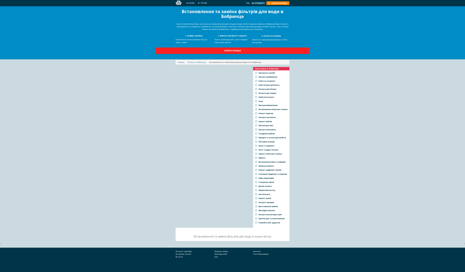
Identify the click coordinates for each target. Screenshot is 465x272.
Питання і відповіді (184, 251)
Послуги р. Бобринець (196, 62)
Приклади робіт (220, 254)
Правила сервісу (221, 251)
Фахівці (191, 3)
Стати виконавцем (261, 254)
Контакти (257, 251)
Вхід (248, 3)
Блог (216, 257)
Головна (180, 62)
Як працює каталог (183, 254)
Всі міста (179, 257)
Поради (203, 3)
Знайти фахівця (232, 50)
